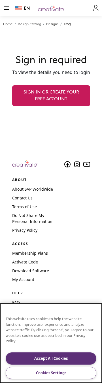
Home (8, 24)
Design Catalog (29, 24)
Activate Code (25, 262)
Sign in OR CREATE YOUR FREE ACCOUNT (51, 96)
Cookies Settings (51, 372)
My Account (23, 279)
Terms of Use (24, 206)
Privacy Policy (24, 230)
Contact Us (22, 198)
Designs (52, 24)
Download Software (30, 270)
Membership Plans (30, 253)
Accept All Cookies (51, 358)
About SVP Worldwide (32, 189)
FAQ (16, 302)
